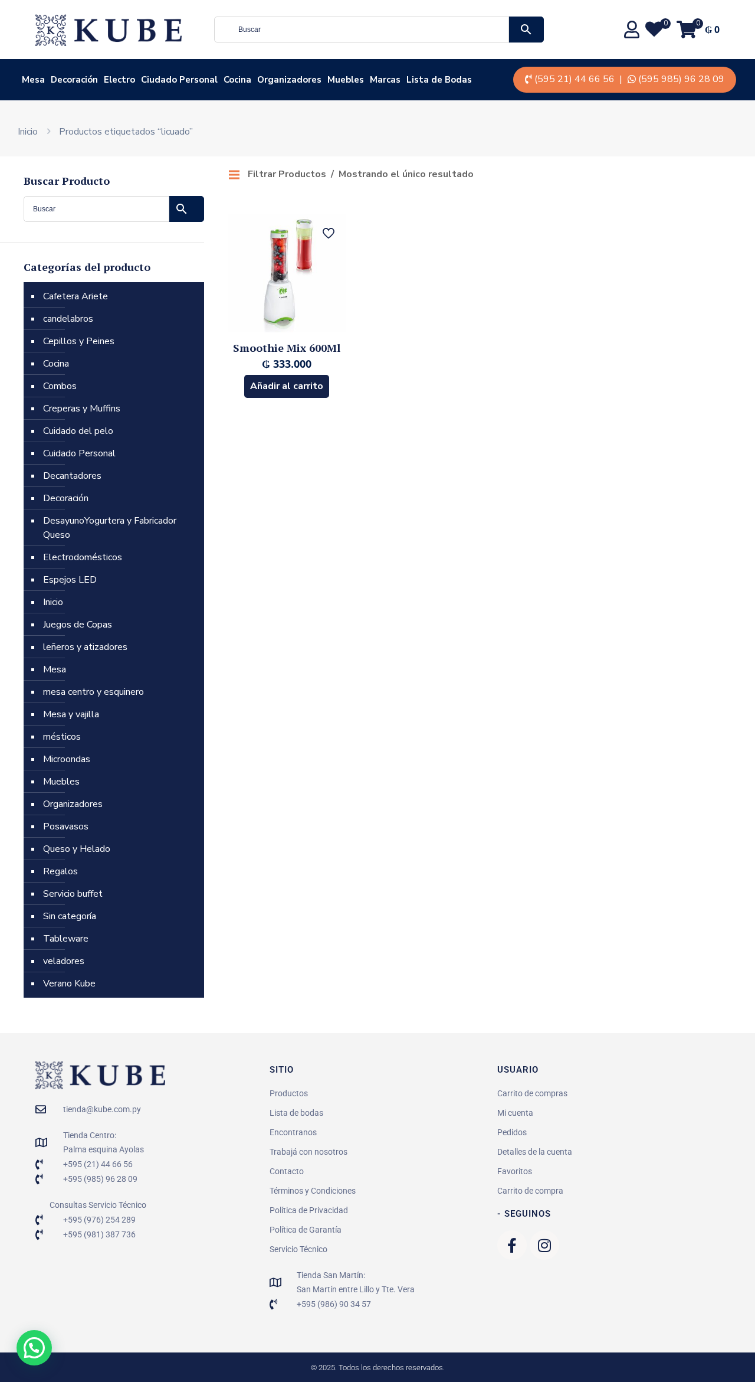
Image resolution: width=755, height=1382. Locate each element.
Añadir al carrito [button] (286, 386)
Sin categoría (69, 916)
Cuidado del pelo (78, 430)
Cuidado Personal (79, 453)
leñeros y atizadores (85, 647)
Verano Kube (69, 983)
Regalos (60, 871)
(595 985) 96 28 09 (681, 79)
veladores (63, 961)
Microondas (66, 759)
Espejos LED (70, 579)
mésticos (62, 736)
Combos (60, 386)
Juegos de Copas (77, 624)
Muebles (61, 781)
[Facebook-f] (512, 1245)
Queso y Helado (76, 848)
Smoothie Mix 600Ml (286, 348)
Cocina (56, 363)
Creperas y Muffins (81, 408)
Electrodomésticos (82, 557)
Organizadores (73, 804)
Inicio (28, 131)
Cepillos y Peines (78, 341)
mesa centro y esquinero (93, 691)
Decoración (65, 498)
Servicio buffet (73, 893)
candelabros (68, 318)
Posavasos (65, 826)
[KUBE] (108, 29)
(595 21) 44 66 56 (574, 79)
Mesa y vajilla (71, 714)
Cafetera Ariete (75, 296)
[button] (34, 1347)
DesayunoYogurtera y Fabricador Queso (109, 527)
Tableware (65, 938)
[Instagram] (544, 1245)
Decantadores (72, 475)
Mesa (54, 669)
